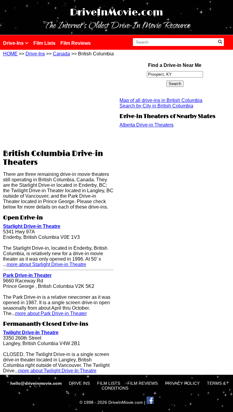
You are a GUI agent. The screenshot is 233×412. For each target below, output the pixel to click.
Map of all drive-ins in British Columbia (161, 100)
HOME (10, 53)
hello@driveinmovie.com (36, 383)
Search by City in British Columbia (156, 105)
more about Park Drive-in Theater (51, 313)
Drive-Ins (14, 43)
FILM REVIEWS (142, 383)
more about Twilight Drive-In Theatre (57, 370)
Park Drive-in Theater (27, 275)
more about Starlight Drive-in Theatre (46, 264)
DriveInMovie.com (116, 12)
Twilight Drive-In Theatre (31, 332)
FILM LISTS (108, 383)
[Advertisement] (58, 102)
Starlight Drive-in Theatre (31, 226)
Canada (61, 53)
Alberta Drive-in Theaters (147, 124)
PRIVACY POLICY (182, 383)
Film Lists (44, 43)
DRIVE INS (79, 383)
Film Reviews (75, 43)
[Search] (220, 42)
